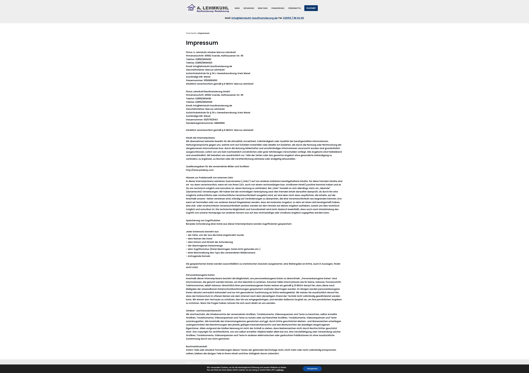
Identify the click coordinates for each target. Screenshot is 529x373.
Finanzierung (277, 8)
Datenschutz (193, 362)
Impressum (210, 362)
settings (280, 370)
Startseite (191, 33)
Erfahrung (249, 8)
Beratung (263, 8)
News (237, 8)
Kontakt (311, 8)
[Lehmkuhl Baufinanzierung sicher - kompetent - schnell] (208, 8)
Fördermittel (294, 8)
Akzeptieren (312, 368)
